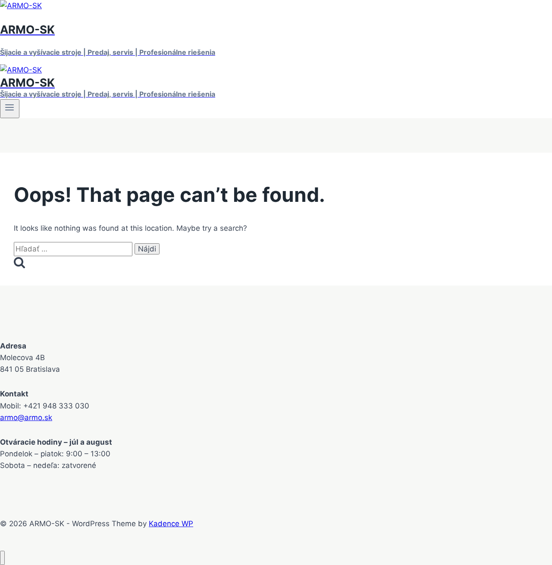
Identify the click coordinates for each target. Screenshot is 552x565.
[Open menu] (9, 108)
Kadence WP (171, 523)
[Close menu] (2, 558)
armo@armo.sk (26, 417)
